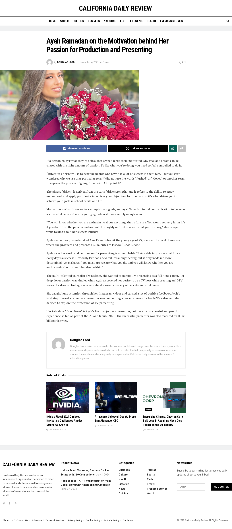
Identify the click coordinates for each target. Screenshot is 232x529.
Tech (123, 21)
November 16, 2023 (153, 430)
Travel (151, 484)
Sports (151, 474)
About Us (8, 520)
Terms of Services (55, 520)
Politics (78, 21)
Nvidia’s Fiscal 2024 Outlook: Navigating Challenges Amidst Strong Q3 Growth (64, 421)
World (64, 21)
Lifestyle (136, 21)
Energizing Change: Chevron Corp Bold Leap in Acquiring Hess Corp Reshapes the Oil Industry (163, 421)
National (110, 21)
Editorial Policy (111, 520)
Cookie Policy (93, 520)
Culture (123, 474)
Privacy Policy (75, 520)
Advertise (37, 520)
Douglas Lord (66, 62)
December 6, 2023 (57, 430)
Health (151, 21)
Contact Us (22, 520)
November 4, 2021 (89, 62)
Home (52, 21)
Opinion (123, 493)
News (106, 62)
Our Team (128, 520)
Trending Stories (171, 21)
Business (94, 21)
